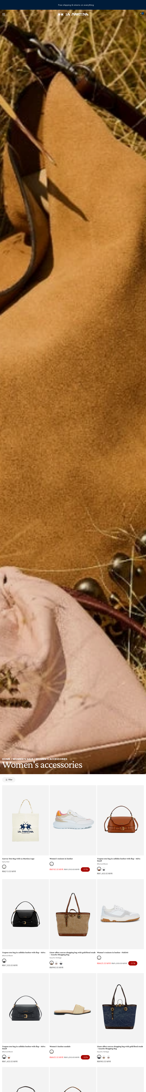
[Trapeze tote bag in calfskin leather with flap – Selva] (25, 914)
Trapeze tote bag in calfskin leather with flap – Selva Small (118, 860)
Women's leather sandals (60, 1046)
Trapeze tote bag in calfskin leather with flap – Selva (23, 952)
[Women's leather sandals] (73, 1008)
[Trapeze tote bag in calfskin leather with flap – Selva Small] (120, 820)
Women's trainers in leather (61, 859)
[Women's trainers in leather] (73, 820)
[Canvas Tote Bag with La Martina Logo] (25, 820)
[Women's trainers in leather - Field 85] (120, 914)
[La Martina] (73, 14)
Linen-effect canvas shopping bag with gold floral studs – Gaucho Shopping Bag (73, 953)
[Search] (135, 14)
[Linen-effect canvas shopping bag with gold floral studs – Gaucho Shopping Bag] (73, 914)
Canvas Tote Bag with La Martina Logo (18, 859)
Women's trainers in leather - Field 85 (112, 952)
